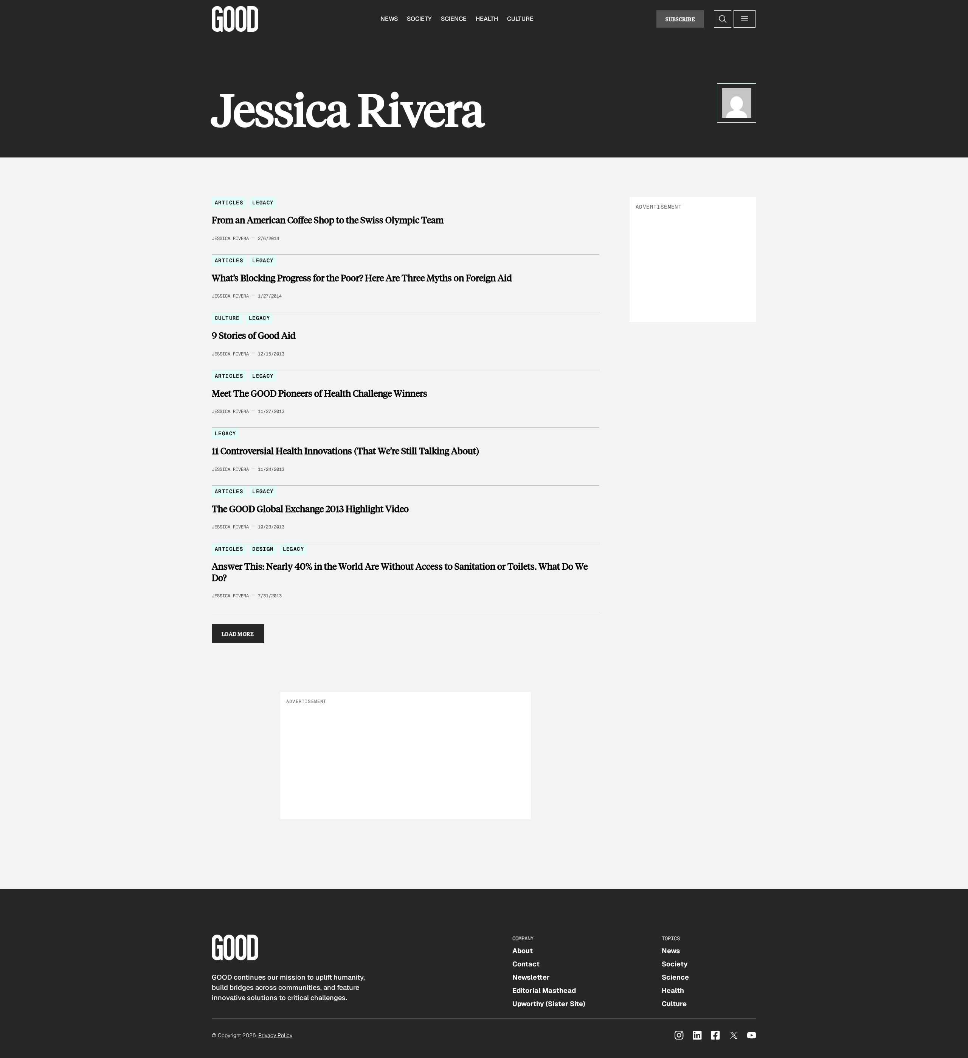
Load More (238, 633)
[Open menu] (744, 19)
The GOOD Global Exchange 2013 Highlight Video (310, 508)
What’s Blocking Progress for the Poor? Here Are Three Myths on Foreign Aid (362, 278)
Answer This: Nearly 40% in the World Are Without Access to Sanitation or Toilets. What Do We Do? (400, 572)
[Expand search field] (722, 19)
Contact (526, 964)
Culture (520, 19)
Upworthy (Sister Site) (548, 1003)
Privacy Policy (275, 1035)
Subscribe (680, 19)
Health (487, 19)
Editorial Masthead (544, 990)
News (389, 19)
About (522, 950)
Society (419, 19)
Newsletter (531, 977)
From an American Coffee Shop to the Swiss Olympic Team (328, 220)
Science (454, 19)
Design (262, 548)
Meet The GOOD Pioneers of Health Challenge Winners (319, 393)
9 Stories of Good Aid (254, 335)
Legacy (262, 202)
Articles (229, 202)
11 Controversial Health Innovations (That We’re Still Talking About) (345, 451)
